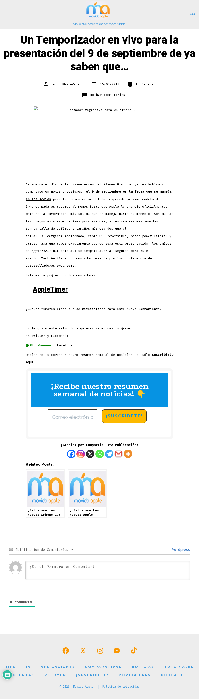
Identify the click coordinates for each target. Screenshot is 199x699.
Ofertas (23, 675)
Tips (10, 667)
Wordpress (180, 549)
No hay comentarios (107, 95)
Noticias (143, 667)
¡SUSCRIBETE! (92, 675)
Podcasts (173, 675)
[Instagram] (80, 454)
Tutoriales (179, 667)
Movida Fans (134, 675)
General (148, 84)
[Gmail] (118, 454)
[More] (128, 454)
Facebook (64, 345)
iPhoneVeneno (71, 84)
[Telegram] (109, 454)
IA (28, 667)
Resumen (55, 675)
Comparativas (103, 667)
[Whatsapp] (99, 454)
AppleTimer (50, 289)
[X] (90, 454)
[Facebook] (71, 454)
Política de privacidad (121, 687)
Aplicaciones (58, 667)
